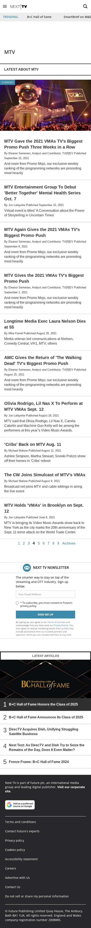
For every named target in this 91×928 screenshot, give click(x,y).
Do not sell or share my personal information (37, 896)
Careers (10, 868)
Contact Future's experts (22, 831)
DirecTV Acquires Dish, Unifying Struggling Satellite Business (43, 731)
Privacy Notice (61, 625)
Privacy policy (14, 840)
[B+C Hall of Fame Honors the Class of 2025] (45, 685)
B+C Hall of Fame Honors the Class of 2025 (43, 704)
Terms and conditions (20, 822)
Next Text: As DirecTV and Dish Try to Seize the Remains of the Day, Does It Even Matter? (46, 747)
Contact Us (12, 887)
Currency (8, 82)
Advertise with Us (17, 878)
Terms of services (57, 622)
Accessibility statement (21, 859)
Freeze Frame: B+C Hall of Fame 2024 (39, 762)
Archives (68, 543)
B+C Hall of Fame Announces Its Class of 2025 (46, 717)
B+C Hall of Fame (39, 17)
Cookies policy (15, 850)
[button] (5, 6)
